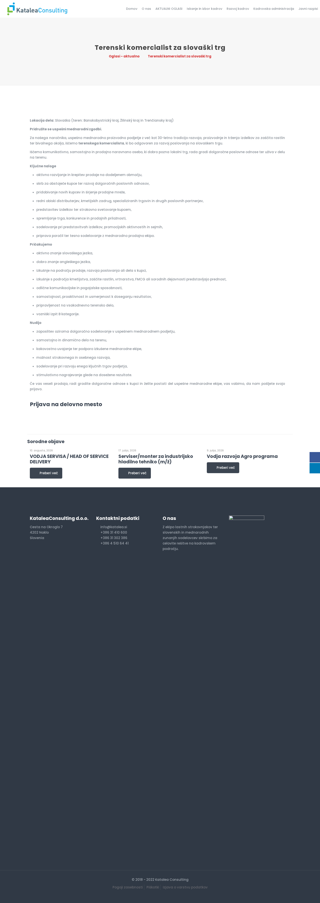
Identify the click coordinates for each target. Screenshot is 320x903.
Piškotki (153, 887)
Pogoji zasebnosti (128, 887)
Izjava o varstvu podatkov (185, 887)
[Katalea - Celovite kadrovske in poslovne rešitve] (37, 8)
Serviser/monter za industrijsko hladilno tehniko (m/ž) (155, 459)
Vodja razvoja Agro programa (242, 456)
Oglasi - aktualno (124, 56)
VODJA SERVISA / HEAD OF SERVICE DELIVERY (69, 459)
